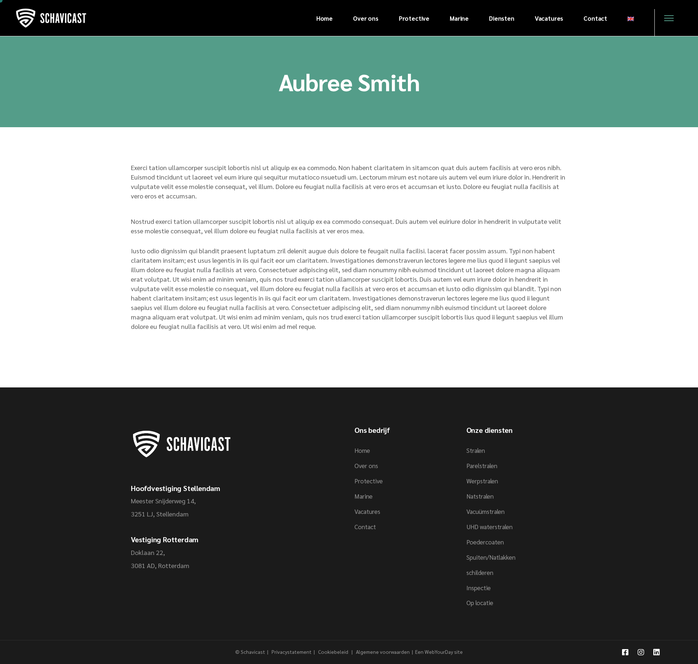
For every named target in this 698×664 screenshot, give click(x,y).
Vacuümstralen (485, 511)
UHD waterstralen (489, 527)
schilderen (479, 572)
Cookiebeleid (333, 651)
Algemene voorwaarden (383, 651)
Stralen (475, 450)
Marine (363, 496)
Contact (365, 527)
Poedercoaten (485, 542)
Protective (368, 481)
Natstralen (480, 496)
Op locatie (479, 603)
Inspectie (478, 588)
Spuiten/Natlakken (491, 557)
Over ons (366, 466)
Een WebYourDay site (439, 651)
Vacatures (367, 511)
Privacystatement (292, 651)
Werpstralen (482, 481)
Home (362, 450)
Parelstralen (481, 466)
